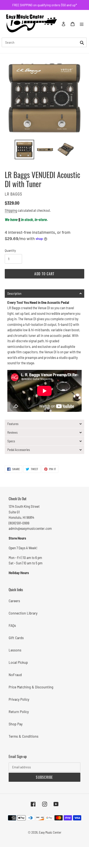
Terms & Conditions (23, 736)
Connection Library (23, 613)
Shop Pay (15, 723)
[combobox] (44, 42)
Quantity (10, 250)
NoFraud (15, 674)
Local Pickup (18, 662)
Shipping (11, 210)
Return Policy (19, 711)
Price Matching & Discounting (31, 687)
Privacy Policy (19, 699)
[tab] (44, 293)
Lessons (15, 650)
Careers (14, 600)
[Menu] (81, 24)
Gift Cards (16, 637)
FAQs (12, 625)
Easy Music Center (50, 832)
